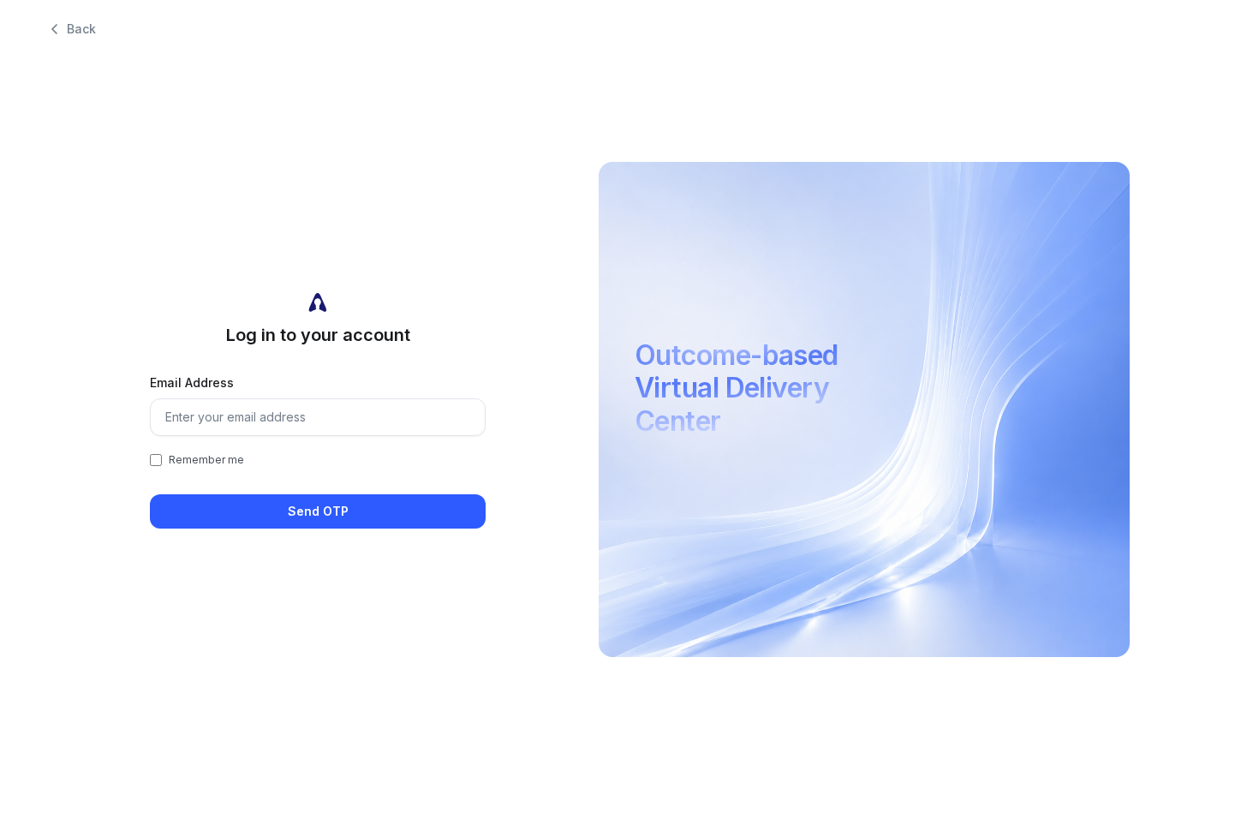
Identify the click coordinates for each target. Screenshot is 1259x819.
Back (81, 28)
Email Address (192, 382)
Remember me (206, 459)
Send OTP (318, 511)
